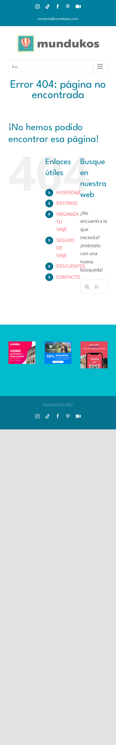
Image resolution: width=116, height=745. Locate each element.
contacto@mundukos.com (58, 18)
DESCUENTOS (70, 266)
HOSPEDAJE (68, 192)
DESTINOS (67, 203)
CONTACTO (68, 277)
